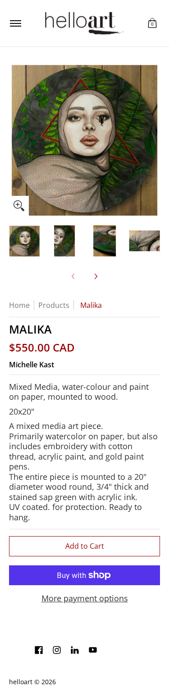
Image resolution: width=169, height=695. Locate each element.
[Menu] (15, 23)
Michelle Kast (31, 365)
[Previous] (15, 140)
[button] (152, 23)
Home (19, 305)
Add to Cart (84, 546)
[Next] (154, 140)
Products (53, 305)
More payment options (84, 598)
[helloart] (83, 23)
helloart (20, 682)
